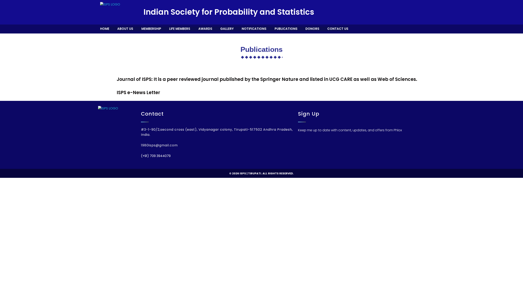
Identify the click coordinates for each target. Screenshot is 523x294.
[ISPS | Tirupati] (110, 12)
